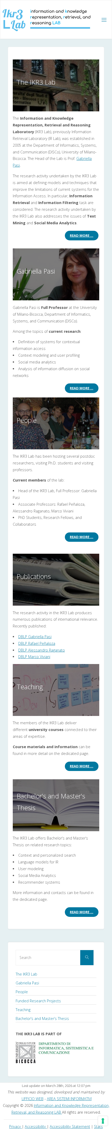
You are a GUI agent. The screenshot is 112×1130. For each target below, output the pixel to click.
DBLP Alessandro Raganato (41, 650)
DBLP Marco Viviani (34, 656)
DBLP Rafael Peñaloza (36, 643)
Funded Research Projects (38, 1000)
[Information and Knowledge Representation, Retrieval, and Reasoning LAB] (46, 19)
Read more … (81, 235)
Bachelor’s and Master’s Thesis (42, 1018)
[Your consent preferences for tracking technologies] (103, 1121)
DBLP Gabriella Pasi (35, 636)
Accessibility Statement (70, 1126)
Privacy (15, 1126)
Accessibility (36, 1126)
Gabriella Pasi (27, 982)
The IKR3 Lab (26, 974)
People (22, 991)
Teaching (23, 1009)
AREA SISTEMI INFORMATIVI (69, 1098)
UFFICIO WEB (32, 1098)
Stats (98, 1126)
